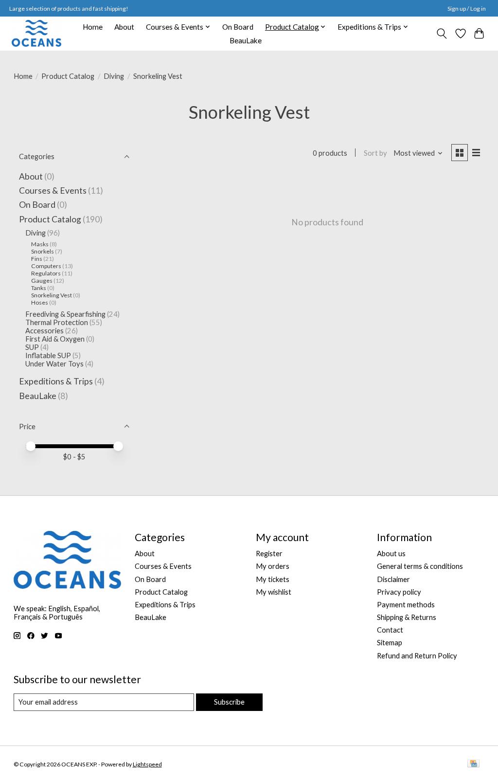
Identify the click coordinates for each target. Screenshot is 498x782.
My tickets (272, 579)
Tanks (38, 287)
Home (93, 26)
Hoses (39, 302)
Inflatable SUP (48, 355)
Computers (46, 266)
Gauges (42, 280)
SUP (32, 347)
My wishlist (273, 592)
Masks (40, 244)
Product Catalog (67, 76)
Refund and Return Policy (417, 656)
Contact (390, 630)
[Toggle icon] (441, 33)
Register (269, 553)
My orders (272, 566)
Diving (114, 76)
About (124, 26)
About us (391, 553)
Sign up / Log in (466, 8)
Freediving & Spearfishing (65, 314)
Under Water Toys (54, 364)
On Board (237, 26)
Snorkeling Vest (51, 295)
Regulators (46, 273)
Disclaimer (393, 579)
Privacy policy (399, 592)
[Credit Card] (473, 764)
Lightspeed (147, 764)
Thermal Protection (56, 322)
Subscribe (229, 702)
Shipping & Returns (406, 617)
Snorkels (42, 251)
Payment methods (406, 604)
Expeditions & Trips (56, 381)
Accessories (44, 331)
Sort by (375, 153)
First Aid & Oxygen (55, 339)
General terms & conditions (420, 566)
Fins (36, 258)
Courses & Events (53, 190)
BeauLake (246, 40)
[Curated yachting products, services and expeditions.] (36, 33)
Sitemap (389, 642)
